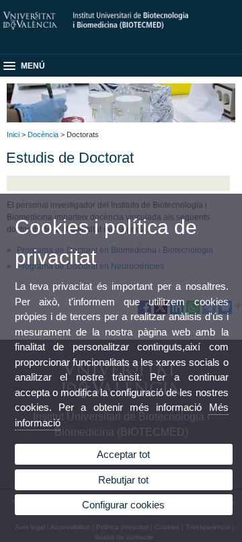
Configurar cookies (123, 504)
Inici (13, 134)
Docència (43, 134)
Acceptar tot (123, 454)
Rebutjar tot (123, 480)
